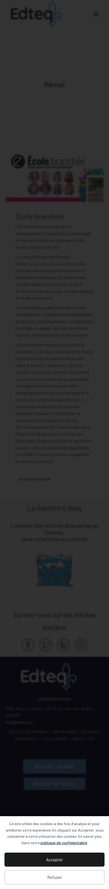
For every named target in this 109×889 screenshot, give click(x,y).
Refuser (54, 877)
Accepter (54, 859)
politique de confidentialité (64, 842)
